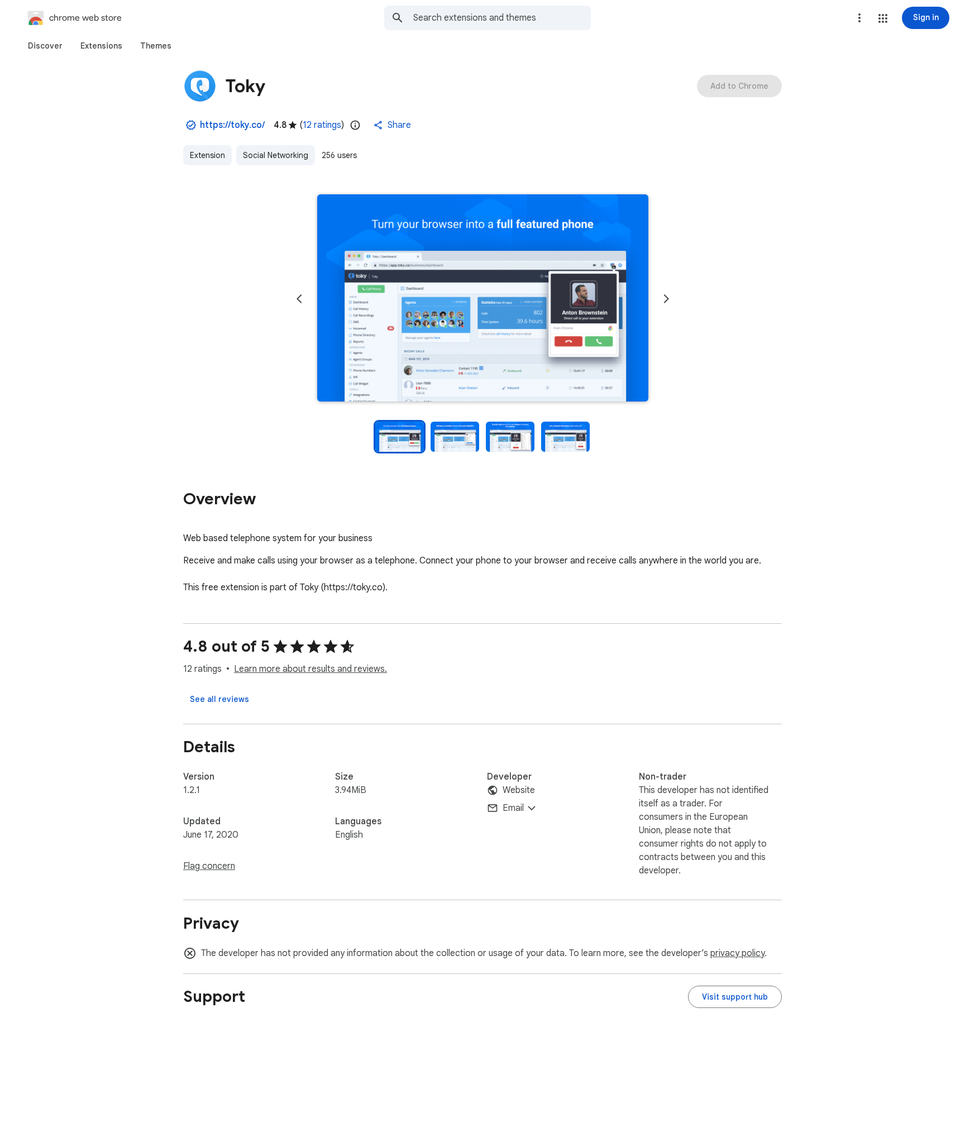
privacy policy (737, 953)
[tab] (45, 46)
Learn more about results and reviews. (310, 669)
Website (519, 790)
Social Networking (275, 155)
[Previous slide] (299, 299)
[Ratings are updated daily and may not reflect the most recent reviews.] (355, 125)
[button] (883, 18)
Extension (207, 155)
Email (513, 808)
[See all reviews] (219, 699)
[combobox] (502, 18)
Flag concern (209, 866)
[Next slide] (666, 299)
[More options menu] (859, 18)
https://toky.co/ (232, 125)
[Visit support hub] (735, 996)
